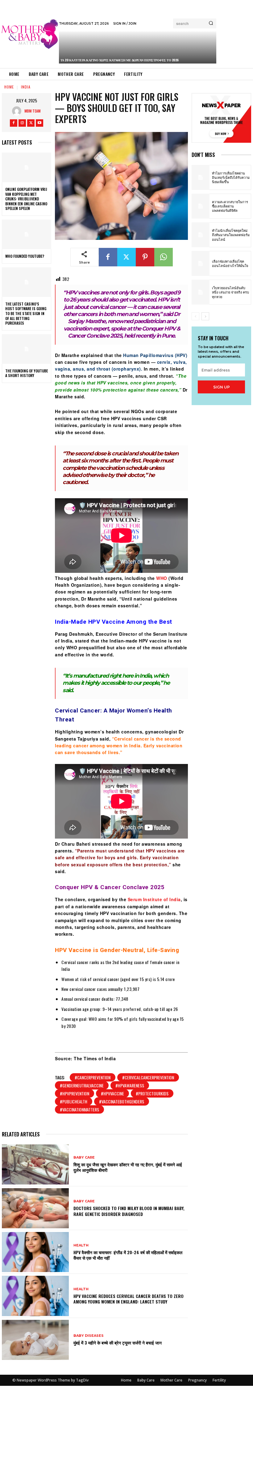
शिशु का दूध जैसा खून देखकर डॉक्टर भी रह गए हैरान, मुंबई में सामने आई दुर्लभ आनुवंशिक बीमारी (127, 1167)
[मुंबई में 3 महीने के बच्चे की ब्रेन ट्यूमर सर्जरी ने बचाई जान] (35, 1340)
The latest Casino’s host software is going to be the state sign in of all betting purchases (25, 313)
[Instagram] (22, 123)
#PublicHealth (73, 1101)
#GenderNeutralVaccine (82, 1085)
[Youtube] (39, 123)
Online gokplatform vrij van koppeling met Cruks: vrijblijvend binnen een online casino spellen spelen (26, 199)
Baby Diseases (88, 1335)
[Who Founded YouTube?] (26, 234)
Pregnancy (197, 1380)
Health (81, 1245)
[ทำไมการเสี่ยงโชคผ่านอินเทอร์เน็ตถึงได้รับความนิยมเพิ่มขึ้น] (200, 177)
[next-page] (205, 316)
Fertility (219, 1380)
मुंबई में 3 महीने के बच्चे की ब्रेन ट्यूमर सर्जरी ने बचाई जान (117, 1342)
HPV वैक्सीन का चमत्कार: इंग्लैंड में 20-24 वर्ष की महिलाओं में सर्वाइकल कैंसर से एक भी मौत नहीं (127, 1255)
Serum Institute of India (154, 899)
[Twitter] (31, 123)
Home (9, 86)
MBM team (32, 110)
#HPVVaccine (112, 1093)
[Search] (210, 23)
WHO (161, 578)
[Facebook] (13, 123)
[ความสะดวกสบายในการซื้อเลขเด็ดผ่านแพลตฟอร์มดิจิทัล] (200, 206)
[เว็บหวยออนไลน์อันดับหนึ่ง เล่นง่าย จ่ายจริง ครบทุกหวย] (200, 292)
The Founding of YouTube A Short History (26, 373)
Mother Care (171, 1380)
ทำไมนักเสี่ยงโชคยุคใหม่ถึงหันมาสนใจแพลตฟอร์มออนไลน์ (231, 235)
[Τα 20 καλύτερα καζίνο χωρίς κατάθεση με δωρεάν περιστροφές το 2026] (138, 47)
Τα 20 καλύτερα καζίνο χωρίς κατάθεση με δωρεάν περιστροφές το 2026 (119, 60)
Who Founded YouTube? (24, 256)
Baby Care (84, 1157)
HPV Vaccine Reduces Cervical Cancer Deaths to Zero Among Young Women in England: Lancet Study (128, 1299)
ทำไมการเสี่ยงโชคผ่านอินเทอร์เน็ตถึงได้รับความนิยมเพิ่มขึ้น (231, 177)
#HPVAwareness (129, 1085)
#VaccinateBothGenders (121, 1101)
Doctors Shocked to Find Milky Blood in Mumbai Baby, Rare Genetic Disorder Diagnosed (129, 1211)
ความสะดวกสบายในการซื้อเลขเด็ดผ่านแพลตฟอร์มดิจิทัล (230, 206)
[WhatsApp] (163, 257)
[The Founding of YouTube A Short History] (26, 349)
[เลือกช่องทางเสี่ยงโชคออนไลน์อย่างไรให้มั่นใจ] (200, 263)
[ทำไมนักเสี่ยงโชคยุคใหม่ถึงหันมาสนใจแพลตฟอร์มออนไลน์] (200, 234)
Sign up (221, 387)
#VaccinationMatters (79, 1109)
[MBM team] (18, 111)
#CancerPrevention (92, 1077)
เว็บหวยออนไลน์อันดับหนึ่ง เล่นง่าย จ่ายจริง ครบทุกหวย (230, 292)
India (26, 86)
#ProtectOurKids (152, 1093)
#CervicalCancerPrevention (148, 1077)
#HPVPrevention (74, 1093)
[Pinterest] (145, 257)
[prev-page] (195, 316)
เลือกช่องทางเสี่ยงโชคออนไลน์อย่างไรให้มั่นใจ (230, 263)
